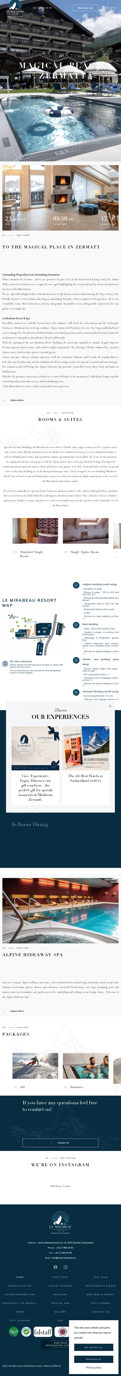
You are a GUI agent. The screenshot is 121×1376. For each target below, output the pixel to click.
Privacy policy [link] (94, 1367)
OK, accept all (94, 1347)
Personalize (93, 1359)
